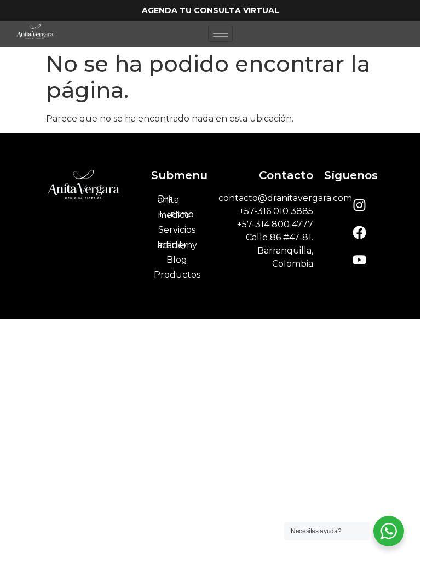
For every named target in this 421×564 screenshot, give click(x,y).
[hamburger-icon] (220, 34)
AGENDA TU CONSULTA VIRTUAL (210, 10)
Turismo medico (176, 214)
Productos (177, 274)
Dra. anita (168, 199)
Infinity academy (177, 244)
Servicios (176, 230)
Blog (176, 260)
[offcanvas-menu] (396, 34)
